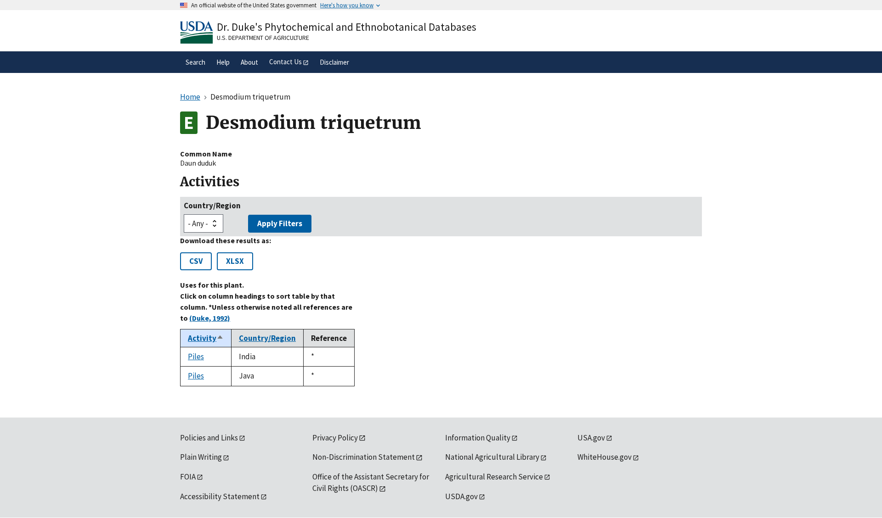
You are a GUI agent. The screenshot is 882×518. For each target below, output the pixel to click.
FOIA (188, 477)
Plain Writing (201, 457)
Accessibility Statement (220, 496)
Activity (206, 338)
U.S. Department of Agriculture (263, 37)
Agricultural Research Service (494, 477)
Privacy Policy (335, 438)
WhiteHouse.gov (604, 457)
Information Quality (477, 438)
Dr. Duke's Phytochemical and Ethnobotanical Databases (346, 26)
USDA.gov (461, 496)
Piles (196, 356)
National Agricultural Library (492, 457)
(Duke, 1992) (209, 318)
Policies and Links (209, 438)
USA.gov (591, 438)
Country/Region (212, 206)
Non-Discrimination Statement (363, 457)
